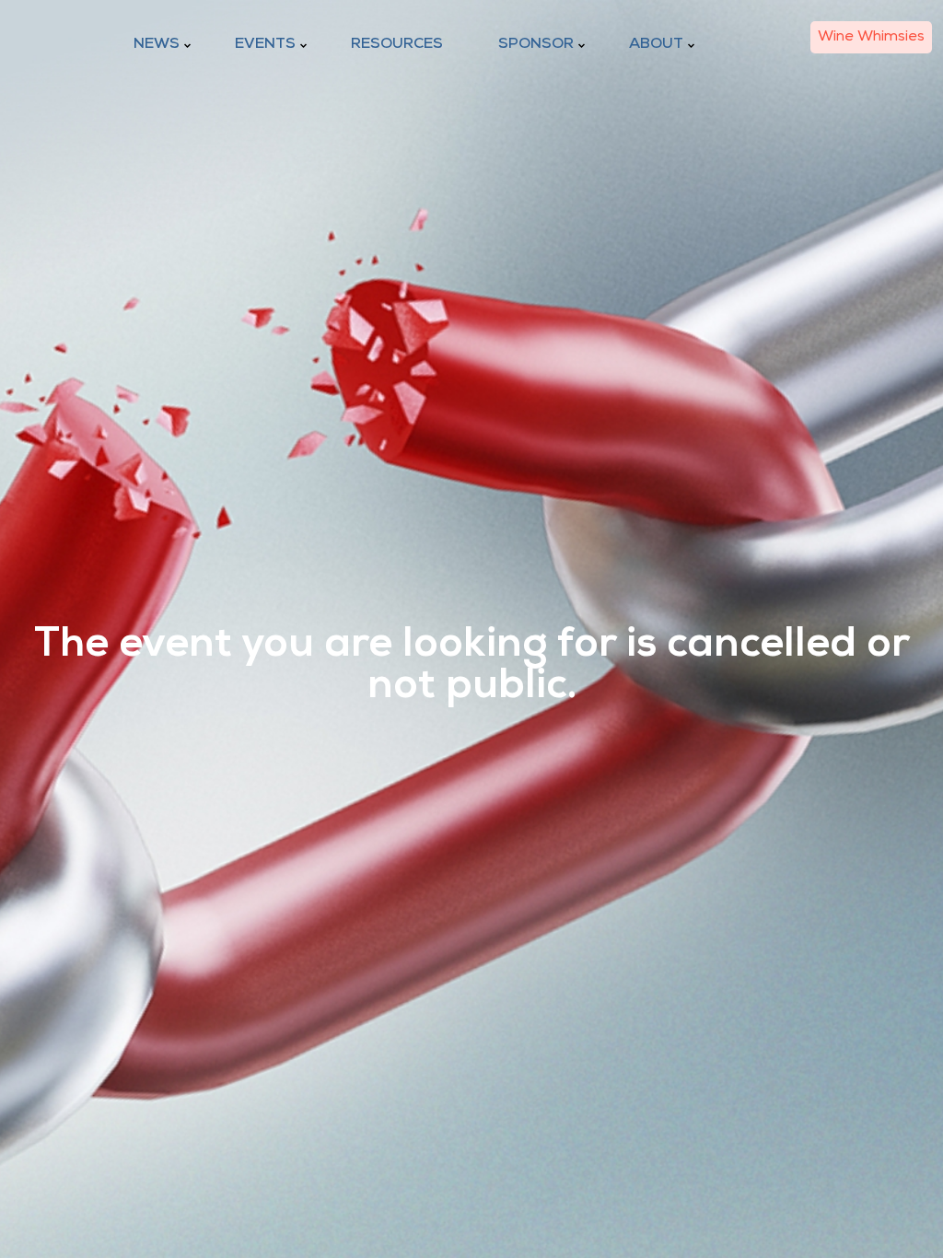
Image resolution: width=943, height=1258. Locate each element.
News (157, 44)
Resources (397, 44)
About (656, 44)
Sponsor (536, 44)
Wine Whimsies (871, 36)
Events (265, 44)
